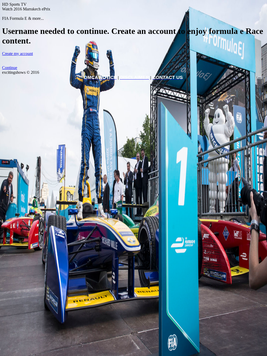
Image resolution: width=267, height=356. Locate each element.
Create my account (17, 53)
